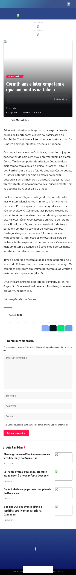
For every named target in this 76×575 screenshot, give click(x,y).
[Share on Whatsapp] (25, 99)
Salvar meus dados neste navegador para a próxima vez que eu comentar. (38, 425)
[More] (30, 99)
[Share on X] (19, 99)
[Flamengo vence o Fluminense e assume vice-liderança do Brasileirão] (63, 457)
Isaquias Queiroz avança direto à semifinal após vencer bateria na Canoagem (23, 510)
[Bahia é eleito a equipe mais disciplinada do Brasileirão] (63, 492)
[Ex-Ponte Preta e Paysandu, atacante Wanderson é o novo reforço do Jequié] (63, 475)
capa (19, 314)
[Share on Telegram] (49, 569)
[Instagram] (16, 3)
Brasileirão (14, 76)
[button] (65, 15)
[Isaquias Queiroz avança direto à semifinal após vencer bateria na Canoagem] (63, 510)
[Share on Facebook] (14, 99)
